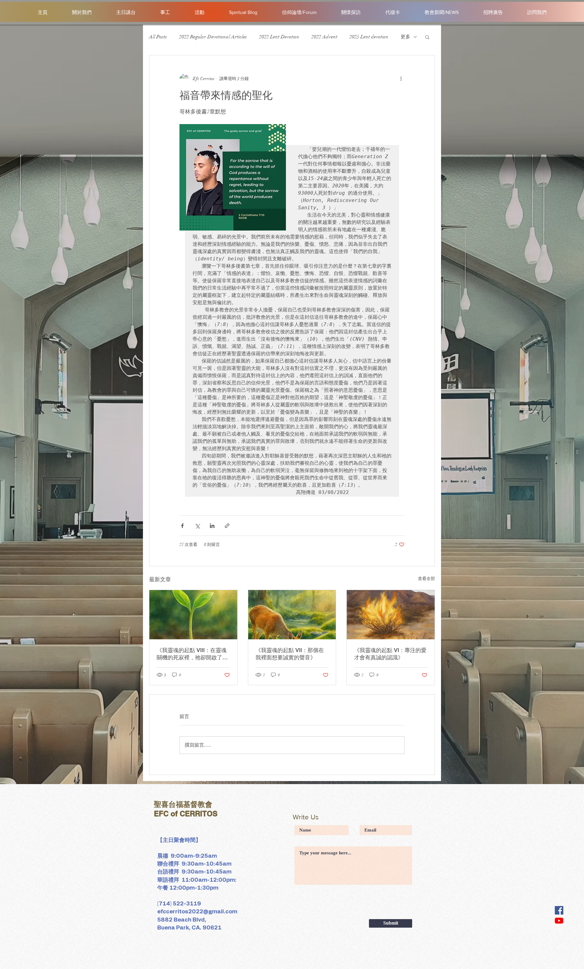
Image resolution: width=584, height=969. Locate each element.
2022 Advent (324, 37)
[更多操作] (401, 78)
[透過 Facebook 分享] (182, 526)
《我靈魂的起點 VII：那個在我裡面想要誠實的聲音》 (289, 654)
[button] (427, 36)
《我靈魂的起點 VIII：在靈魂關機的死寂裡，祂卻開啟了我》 (192, 654)
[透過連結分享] (227, 526)
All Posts (158, 37)
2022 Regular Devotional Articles (213, 37)
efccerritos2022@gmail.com (197, 912)
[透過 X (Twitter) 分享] (197, 526)
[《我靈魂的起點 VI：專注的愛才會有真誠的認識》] (391, 614)
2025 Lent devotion (368, 37)
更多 (405, 37)
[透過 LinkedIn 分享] (212, 526)
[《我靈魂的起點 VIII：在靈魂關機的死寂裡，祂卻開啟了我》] (193, 614)
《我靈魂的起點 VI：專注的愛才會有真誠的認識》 (390, 654)
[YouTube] (559, 920)
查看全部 (426, 578)
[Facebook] (559, 910)
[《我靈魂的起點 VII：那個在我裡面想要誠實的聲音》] (292, 614)
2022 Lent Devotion (279, 37)
